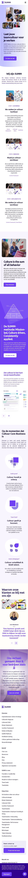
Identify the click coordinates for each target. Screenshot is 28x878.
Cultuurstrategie (7, 797)
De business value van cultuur (10, 794)
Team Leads (5, 827)
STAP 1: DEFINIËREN (14, 106)
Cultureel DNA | (15, 130)
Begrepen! (7, 874)
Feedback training (7, 736)
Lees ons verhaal (14, 693)
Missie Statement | (8, 130)
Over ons (4, 751)
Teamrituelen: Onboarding (10, 816)
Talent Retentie (6, 833)
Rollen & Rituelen (7, 731)
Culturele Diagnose (7, 719)
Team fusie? (14, 517)
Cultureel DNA (6, 722)
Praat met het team (14, 850)
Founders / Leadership (8, 774)
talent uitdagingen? (14, 559)
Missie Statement (7, 725)
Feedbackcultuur (7, 836)
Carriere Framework (13, 175)
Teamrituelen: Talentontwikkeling (12, 819)
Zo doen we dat (10, 58)
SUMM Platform (6, 733)
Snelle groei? (14, 473)
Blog (3, 757)
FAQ (3, 760)
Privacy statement (7, 763)
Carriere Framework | (11, 222)
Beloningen (5, 830)
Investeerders (6, 776)
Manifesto (20, 130)
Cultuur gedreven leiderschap (10, 739)
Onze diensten (10, 284)
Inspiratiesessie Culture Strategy (11, 716)
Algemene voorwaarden (9, 765)
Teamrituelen (6, 808)
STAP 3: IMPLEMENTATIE (14, 199)
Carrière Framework (8, 728)
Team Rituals (19, 222)
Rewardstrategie (7, 742)
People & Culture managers (10, 779)
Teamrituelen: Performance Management (10, 823)
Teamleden (5, 785)
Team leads (5, 782)
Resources (5, 754)
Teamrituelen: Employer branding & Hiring (12, 813)
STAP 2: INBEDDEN (14, 154)
